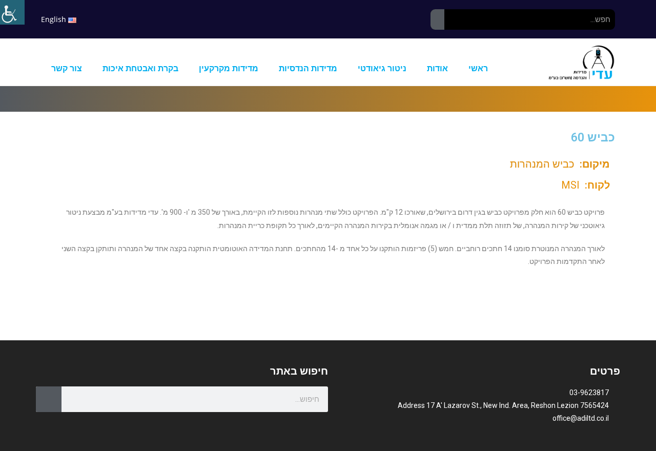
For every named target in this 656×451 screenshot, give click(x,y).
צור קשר (66, 68)
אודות (437, 68)
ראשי (478, 68)
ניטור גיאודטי (382, 68)
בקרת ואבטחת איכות (140, 68)
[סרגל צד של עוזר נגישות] (12, 12)
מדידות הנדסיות (308, 68)
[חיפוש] (437, 19)
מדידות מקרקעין (228, 68)
